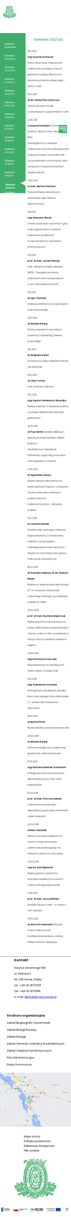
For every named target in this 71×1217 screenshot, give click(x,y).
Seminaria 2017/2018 (9, 127)
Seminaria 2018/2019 (9, 116)
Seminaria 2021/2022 (10, 81)
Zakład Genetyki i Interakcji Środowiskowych (35, 1044)
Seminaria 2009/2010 (10, 217)
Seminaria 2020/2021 (10, 92)
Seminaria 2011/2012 (9, 194)
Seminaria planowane (10, 46)
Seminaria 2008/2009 (10, 229)
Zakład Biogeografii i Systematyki (28, 1023)
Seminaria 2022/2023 (10, 69)
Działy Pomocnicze (19, 1064)
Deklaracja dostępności (39, 1146)
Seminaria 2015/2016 (9, 151)
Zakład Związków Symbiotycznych (29, 1050)
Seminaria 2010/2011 (9, 206)
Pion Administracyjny (20, 1057)
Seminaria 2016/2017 (9, 139)
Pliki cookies (31, 1150)
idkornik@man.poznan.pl (40, 997)
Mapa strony (32, 1136)
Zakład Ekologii (16, 1037)
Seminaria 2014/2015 (9, 162)
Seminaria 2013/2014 (9, 174)
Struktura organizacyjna (26, 1015)
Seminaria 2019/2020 (10, 104)
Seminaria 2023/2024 (10, 57)
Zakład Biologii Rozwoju (22, 1030)
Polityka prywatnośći (37, 1141)
